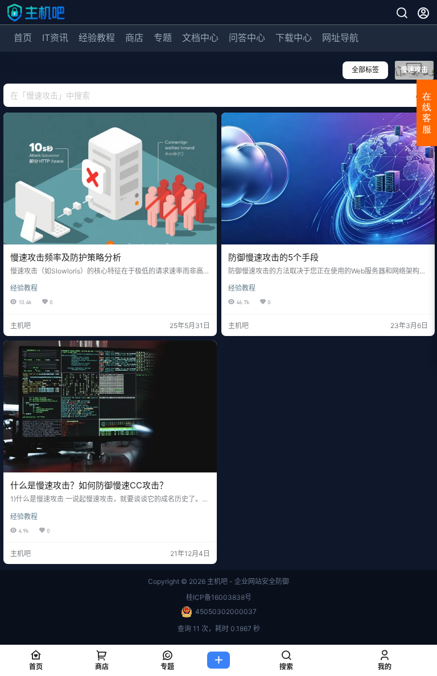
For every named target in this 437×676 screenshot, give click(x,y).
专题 (163, 37)
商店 (134, 37)
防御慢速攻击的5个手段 (273, 257)
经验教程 (97, 37)
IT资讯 (55, 37)
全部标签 (365, 69)
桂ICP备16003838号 (219, 597)
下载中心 (293, 37)
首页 (23, 37)
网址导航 (340, 37)
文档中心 (200, 37)
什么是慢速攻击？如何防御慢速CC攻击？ (89, 485)
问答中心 (247, 37)
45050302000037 (226, 611)
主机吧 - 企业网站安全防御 (247, 581)
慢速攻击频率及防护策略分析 (65, 257)
